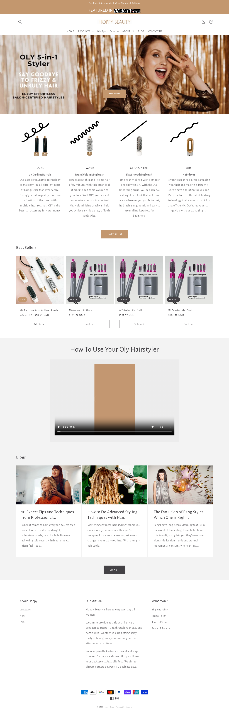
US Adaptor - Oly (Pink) (80, 310)
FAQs (22, 622)
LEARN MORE (115, 234)
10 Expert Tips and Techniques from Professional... (47, 515)
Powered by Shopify (124, 707)
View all (114, 569)
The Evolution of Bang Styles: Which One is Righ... (179, 515)
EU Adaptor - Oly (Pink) (130, 310)
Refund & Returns (161, 628)
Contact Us (25, 609)
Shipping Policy (160, 609)
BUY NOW (115, 93)
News (22, 616)
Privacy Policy (159, 616)
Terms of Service (160, 622)
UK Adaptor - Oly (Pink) (180, 310)
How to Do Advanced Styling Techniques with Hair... (112, 515)
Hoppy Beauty (109, 707)
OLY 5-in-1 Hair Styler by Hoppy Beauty (39, 310)
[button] (20, 22)
